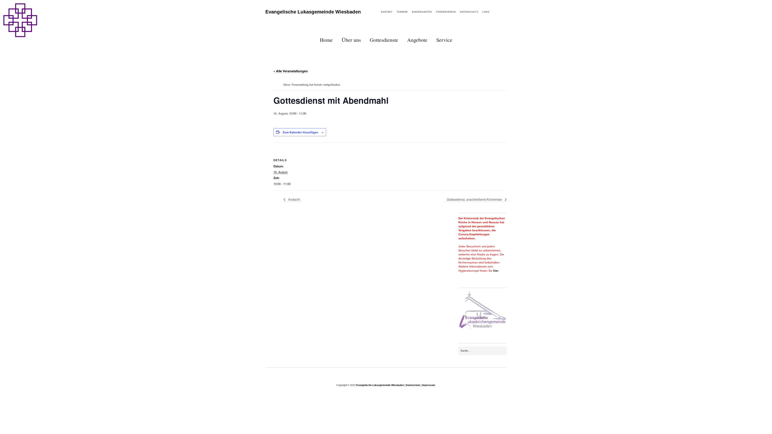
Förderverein (446, 12)
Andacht (293, 199)
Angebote (417, 39)
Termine (402, 12)
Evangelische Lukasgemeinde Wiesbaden (313, 11)
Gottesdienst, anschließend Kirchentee (475, 199)
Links (486, 12)
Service (444, 39)
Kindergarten (422, 12)
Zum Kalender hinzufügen (300, 132)
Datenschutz (469, 12)
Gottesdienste (384, 39)
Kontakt (387, 12)
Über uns (351, 39)
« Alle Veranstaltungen (290, 71)
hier (495, 270)
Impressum (428, 385)
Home (326, 39)
